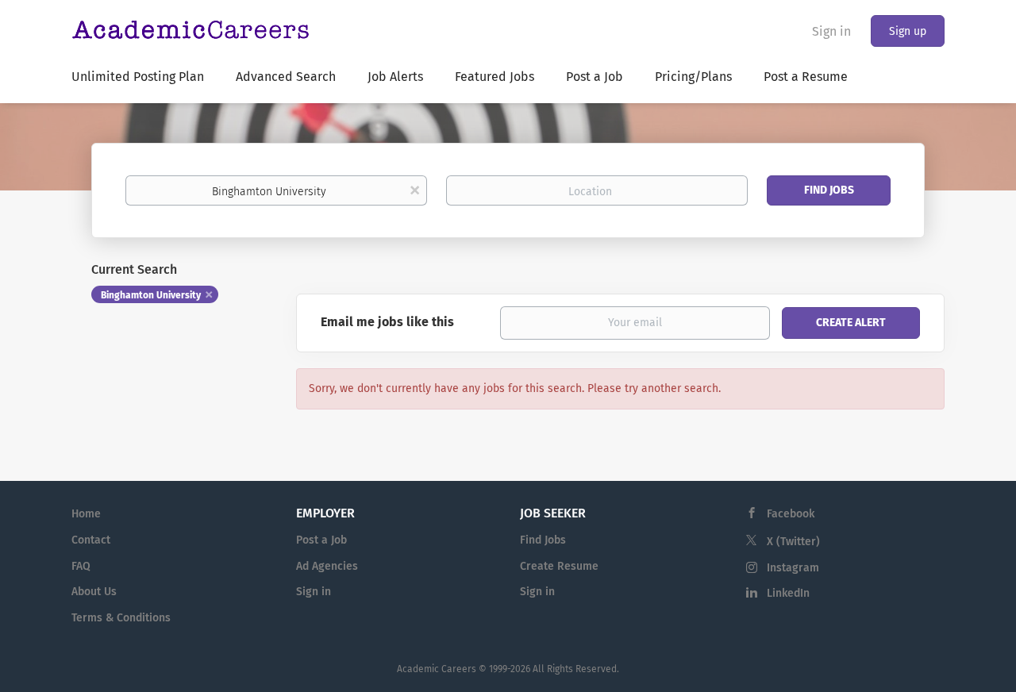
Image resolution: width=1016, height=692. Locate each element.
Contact (90, 540)
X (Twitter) (793, 541)
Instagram (793, 568)
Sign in (831, 31)
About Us (94, 591)
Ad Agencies (327, 566)
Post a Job (321, 540)
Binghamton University (151, 295)
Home (86, 514)
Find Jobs (829, 190)
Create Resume (559, 566)
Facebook (790, 514)
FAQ (80, 566)
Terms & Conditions (121, 618)
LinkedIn (788, 593)
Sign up (907, 31)
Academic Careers (436, 669)
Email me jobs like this (387, 321)
